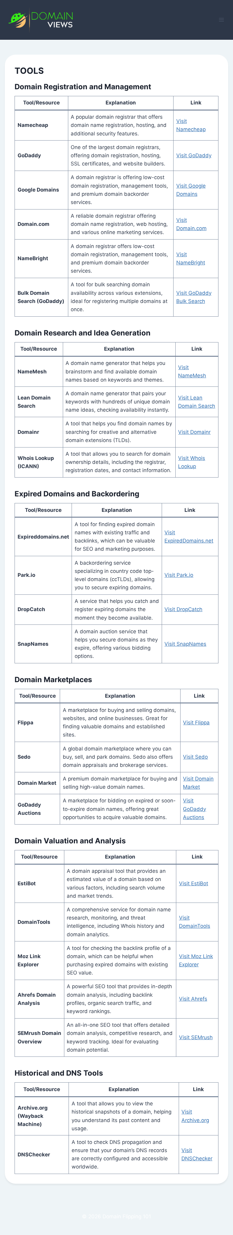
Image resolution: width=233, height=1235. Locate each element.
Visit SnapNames (185, 644)
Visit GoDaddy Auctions (194, 809)
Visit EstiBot (193, 883)
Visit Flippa (196, 723)
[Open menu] (221, 20)
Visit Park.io (178, 575)
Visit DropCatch (183, 609)
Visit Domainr (194, 432)
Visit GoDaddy (193, 155)
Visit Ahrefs (193, 999)
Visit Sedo (195, 757)
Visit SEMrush (196, 1037)
